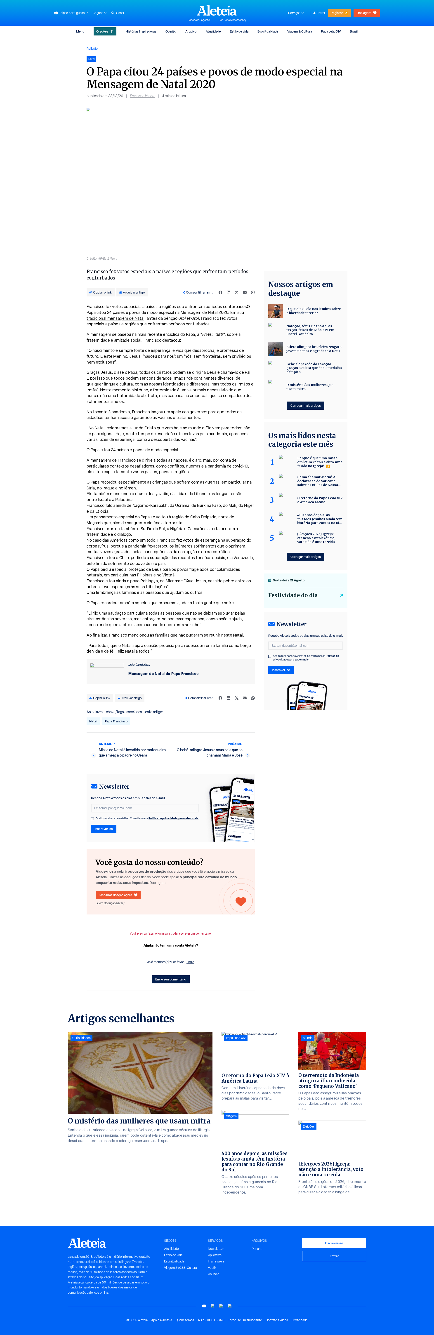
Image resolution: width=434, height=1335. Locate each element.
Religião (92, 48)
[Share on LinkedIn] (228, 292)
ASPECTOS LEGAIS (211, 1320)
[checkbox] (92, 819)
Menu (80, 31)
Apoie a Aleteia (161, 1320)
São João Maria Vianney (232, 20)
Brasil (354, 31)
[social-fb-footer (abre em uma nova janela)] (213, 1306)
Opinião (170, 31)
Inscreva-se (216, 1261)
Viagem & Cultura (299, 31)
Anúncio (213, 1274)
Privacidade (300, 1320)
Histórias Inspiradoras (141, 31)
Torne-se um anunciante (245, 1320)
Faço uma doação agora (115, 895)
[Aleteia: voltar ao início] (217, 10)
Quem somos (185, 1320)
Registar (337, 13)
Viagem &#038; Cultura (180, 1268)
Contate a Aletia (277, 1320)
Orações (102, 31)
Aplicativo (215, 1255)
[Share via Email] (245, 292)
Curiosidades (81, 1038)
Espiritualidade (267, 31)
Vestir (212, 1268)
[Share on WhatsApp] (253, 292)
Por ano (257, 1249)
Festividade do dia (293, 595)
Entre (190, 962)
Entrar (321, 13)
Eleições (309, 1126)
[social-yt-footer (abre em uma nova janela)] (204, 1306)
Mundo (308, 1038)
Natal (93, 721)
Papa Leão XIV (331, 31)
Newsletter (216, 1249)
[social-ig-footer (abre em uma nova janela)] (230, 1306)
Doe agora (364, 13)
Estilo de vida (239, 31)
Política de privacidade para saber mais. (174, 818)
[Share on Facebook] (220, 292)
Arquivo (190, 31)
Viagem (231, 1116)
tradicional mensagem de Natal (115, 318)
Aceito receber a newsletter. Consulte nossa (147, 818)
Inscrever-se (104, 829)
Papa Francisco (116, 721)
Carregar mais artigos (305, 405)
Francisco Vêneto (142, 96)
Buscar (119, 13)
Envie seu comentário (170, 979)
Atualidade (213, 31)
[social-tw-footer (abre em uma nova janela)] (221, 1306)
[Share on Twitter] (236, 292)
